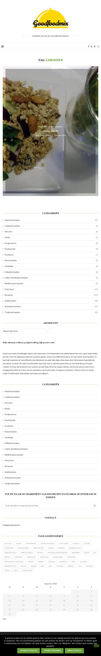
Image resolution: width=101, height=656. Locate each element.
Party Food (51, 289)
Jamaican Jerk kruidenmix (57, 552)
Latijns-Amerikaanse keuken (51, 278)
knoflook (44, 557)
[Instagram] (94, 46)
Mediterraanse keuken (51, 283)
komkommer (58, 557)
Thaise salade (50, 130)
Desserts (51, 231)
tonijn (7, 570)
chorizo (75, 543)
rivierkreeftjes (10, 566)
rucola (23, 566)
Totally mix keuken (51, 312)
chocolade (63, 543)
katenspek (76, 552)
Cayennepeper (31, 543)
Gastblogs (51, 266)
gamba (51, 548)
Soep (50, 566)
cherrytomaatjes (47, 543)
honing (40, 552)
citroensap (8, 548)
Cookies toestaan (28, 651)
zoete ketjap (27, 570)
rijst (73, 561)
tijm (79, 566)
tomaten (89, 566)
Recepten (51, 295)
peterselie (63, 561)
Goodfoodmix (45, 135)
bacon (18, 543)
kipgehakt (19, 557)
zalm (16, 570)
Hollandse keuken (51, 272)
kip (95, 552)
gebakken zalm (75, 548)
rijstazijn (83, 561)
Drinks (51, 237)
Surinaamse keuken (51, 306)
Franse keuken (51, 260)
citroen (87, 543)
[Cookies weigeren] (96, 645)
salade (33, 566)
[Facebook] (88, 46)
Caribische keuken (51, 226)
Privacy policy (74, 651)
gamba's (61, 548)
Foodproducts (51, 243)
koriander (71, 557)
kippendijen (31, 557)
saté (42, 566)
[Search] (98, 46)
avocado (8, 543)
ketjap (86, 552)
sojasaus (60, 566)
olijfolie (51, 561)
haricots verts (27, 552)
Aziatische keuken (51, 220)
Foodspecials (51, 249)
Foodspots (51, 255)
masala (41, 561)
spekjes (71, 566)
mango (31, 561)
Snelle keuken (51, 301)
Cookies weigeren (52, 651)
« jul (4, 619)
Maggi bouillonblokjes (13, 561)
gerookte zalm (10, 552)
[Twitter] (91, 46)
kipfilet (7, 557)
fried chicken (38, 548)
